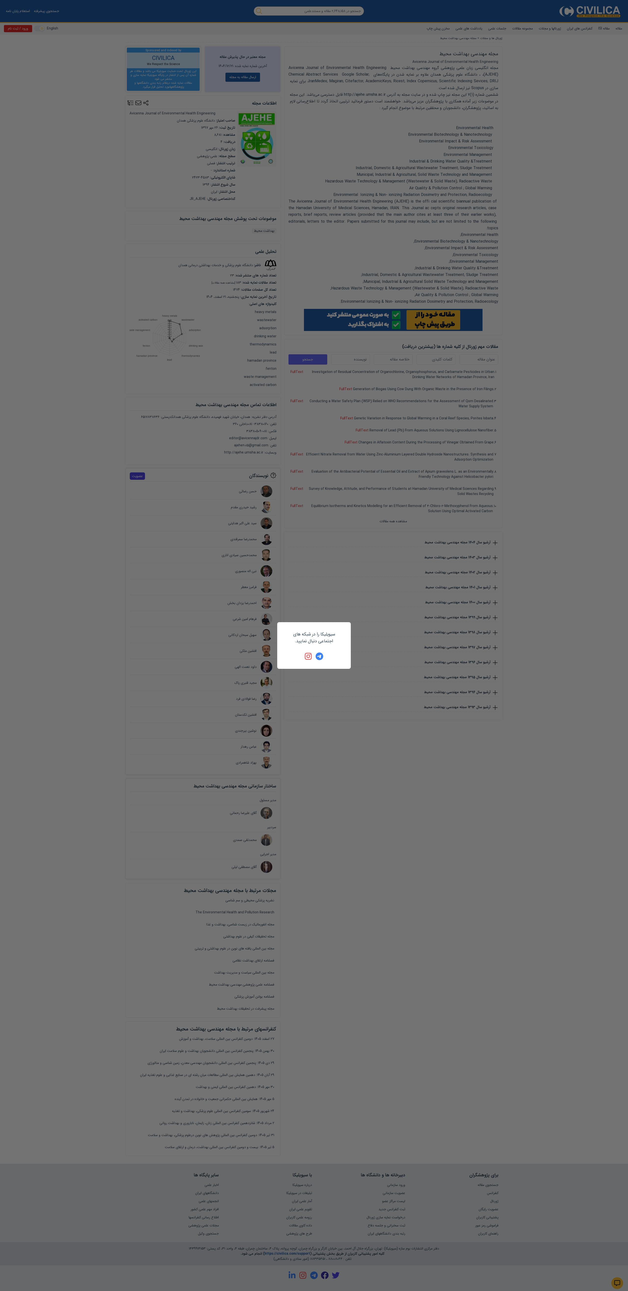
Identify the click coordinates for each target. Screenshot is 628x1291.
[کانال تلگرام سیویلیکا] (319, 656)
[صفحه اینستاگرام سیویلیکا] (309, 656)
